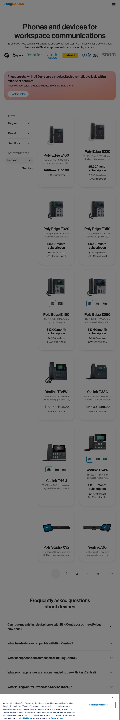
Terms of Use (56, 718)
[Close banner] (112, 697)
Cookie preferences (98, 705)
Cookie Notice (25, 718)
